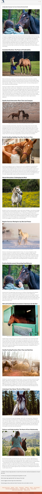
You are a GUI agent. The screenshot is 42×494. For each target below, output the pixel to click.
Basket (12, 487)
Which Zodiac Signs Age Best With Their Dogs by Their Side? (12, 478)
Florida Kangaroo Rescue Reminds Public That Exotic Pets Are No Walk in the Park (17, 483)
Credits (27, 487)
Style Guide (33, 488)
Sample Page (23, 488)
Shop (28, 488)
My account (37, 487)
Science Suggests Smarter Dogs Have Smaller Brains (11, 480)
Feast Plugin (20, 492)
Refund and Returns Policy (12, 488)
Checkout (21, 487)
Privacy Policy (32, 492)
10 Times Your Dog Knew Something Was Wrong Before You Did (13, 475)
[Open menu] (40, 1)
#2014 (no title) (6, 487)
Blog (17, 487)
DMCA (31, 487)
